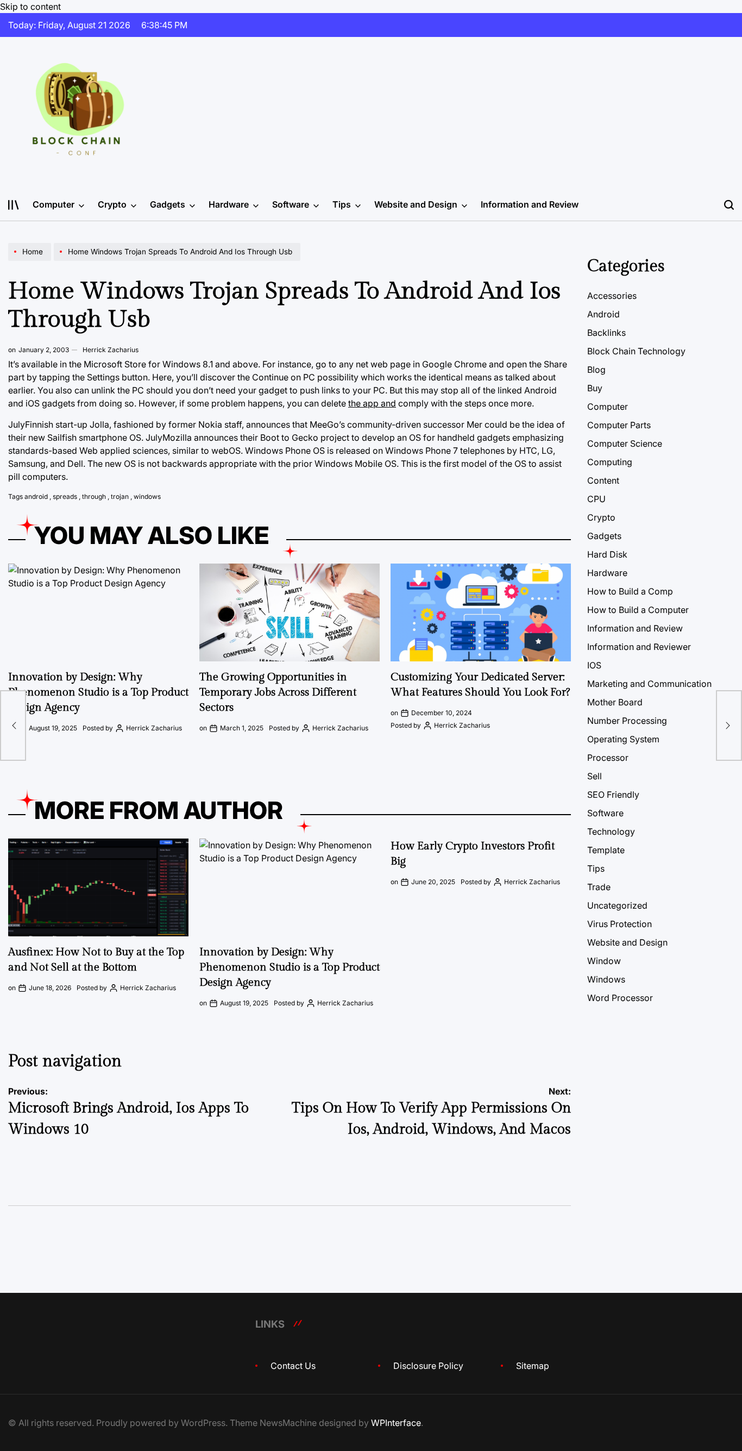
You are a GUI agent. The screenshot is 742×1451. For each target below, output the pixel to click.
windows (147, 496)
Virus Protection (619, 923)
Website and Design (415, 204)
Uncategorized (617, 905)
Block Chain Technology (636, 351)
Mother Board (615, 702)
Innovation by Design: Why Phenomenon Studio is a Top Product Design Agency (98, 692)
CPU (596, 498)
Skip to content (30, 6)
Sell (594, 776)
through (94, 496)
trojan (120, 496)
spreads (65, 496)
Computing (609, 461)
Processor (607, 757)
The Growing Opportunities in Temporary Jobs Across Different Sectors (277, 692)
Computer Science (624, 443)
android (36, 496)
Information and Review (529, 204)
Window (604, 960)
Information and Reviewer (639, 646)
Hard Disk (607, 554)
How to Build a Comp (630, 591)
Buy (594, 388)
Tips (341, 204)
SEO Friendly (613, 794)
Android (603, 314)
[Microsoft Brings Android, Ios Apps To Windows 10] (13, 725)
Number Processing (627, 720)
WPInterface (396, 1422)
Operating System (623, 739)
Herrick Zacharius (111, 350)
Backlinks (606, 332)
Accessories (612, 295)
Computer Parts (619, 425)
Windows (606, 979)
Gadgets (167, 204)
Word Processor (620, 997)
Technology (611, 831)
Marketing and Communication (649, 683)
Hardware (229, 204)
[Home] (31, 260)
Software (290, 204)
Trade (599, 886)
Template (606, 850)
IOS (594, 665)
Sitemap (532, 1365)
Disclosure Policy (428, 1365)
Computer (53, 204)
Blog (596, 369)
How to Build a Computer (638, 609)
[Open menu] (13, 204)
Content (603, 480)
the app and (372, 403)
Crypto (112, 204)
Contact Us (293, 1365)
